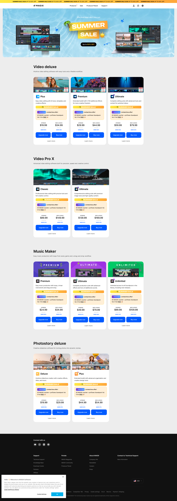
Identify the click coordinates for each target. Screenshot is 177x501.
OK (57, 494)
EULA (103, 491)
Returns (109, 491)
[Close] (63, 477)
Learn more (51, 141)
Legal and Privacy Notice (11, 489)
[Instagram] (39, 444)
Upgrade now (43, 135)
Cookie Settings (41, 494)
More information (122, 459)
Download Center (38, 466)
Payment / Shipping (118, 491)
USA (138, 481)
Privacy (87, 491)
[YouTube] (35, 444)
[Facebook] (48, 444)
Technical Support (38, 459)
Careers (91, 466)
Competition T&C (78, 491)
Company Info (93, 459)
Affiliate (35, 472)
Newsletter (92, 462)
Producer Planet (66, 466)
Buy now (59, 135)
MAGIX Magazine (66, 459)
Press (91, 469)
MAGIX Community (67, 462)
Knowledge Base (38, 462)
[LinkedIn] (44, 444)
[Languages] (142, 6)
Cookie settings (95, 491)
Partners (36, 469)
